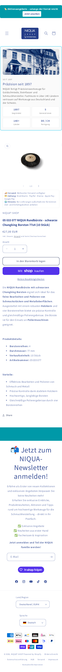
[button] (7, 33)
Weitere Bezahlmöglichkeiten (31, 279)
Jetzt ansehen (32, 13)
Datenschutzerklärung (17, 659)
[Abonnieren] (51, 557)
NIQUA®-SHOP (17, 654)
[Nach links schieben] (23, 186)
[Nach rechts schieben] (38, 186)
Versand (17, 236)
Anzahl (6, 242)
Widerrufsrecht (51, 654)
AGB (32, 659)
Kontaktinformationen (32, 664)
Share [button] (9, 415)
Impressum (53, 659)
